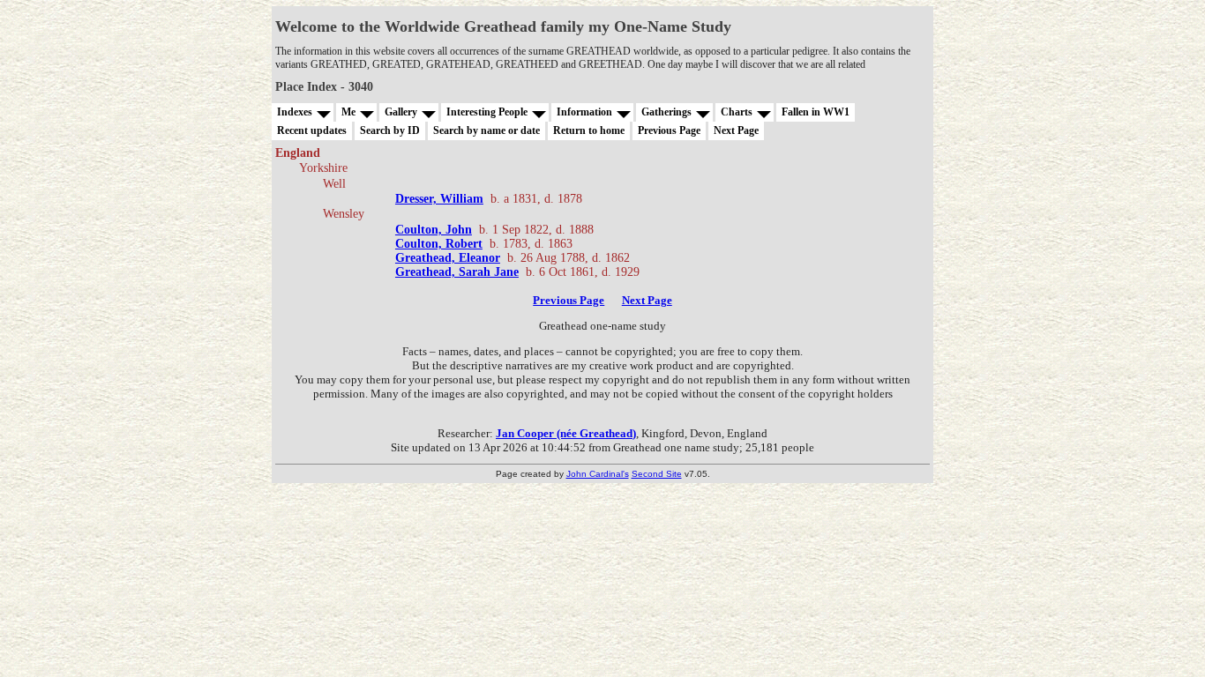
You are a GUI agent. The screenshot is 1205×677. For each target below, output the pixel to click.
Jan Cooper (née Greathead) (566, 433)
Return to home (589, 130)
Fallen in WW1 (815, 112)
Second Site (657, 474)
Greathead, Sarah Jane (457, 272)
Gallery (401, 112)
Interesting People (487, 112)
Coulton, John (433, 229)
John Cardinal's (597, 474)
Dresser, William (439, 198)
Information (584, 112)
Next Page (736, 130)
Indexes (294, 112)
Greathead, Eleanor (447, 257)
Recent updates (312, 130)
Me (348, 112)
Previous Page (669, 130)
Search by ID (390, 130)
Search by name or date (486, 130)
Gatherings (666, 112)
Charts (736, 112)
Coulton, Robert (439, 243)
